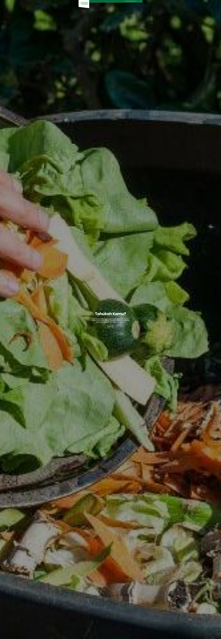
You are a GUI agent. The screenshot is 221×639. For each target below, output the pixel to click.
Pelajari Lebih (110, 326)
